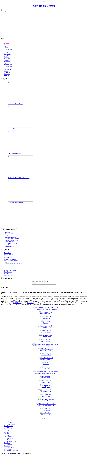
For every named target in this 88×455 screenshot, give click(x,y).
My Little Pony (8, 66)
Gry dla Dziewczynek (10, 441)
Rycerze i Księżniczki (10, 259)
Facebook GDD (8, 273)
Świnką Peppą (31, 303)
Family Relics (8, 257)
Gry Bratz (7, 430)
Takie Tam (7, 443)
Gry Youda (7, 446)
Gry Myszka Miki (9, 429)
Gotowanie (7, 52)
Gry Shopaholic (8, 426)
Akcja (5, 44)
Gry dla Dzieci (8, 440)
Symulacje (7, 72)
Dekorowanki (8, 49)
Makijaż (6, 60)
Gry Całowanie (8, 449)
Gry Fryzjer (7, 432)
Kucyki (6, 55)
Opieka (6, 67)
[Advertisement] (44, 26)
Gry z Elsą (7, 421)
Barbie (6, 46)
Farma (6, 51)
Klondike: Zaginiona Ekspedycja (13, 263)
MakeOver (7, 58)
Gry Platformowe (9, 438)
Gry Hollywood (8, 444)
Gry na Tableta (8, 423)
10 (44, 418)
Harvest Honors (8, 254)
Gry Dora (6, 427)
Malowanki (7, 61)
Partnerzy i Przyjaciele (10, 270)
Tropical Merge (8, 253)
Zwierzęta (7, 75)
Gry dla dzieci (8, 272)
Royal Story (7, 262)
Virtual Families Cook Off (11, 260)
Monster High (8, 64)
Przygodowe (7, 69)
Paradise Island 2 (8, 256)
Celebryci (6, 47)
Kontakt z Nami (8, 275)
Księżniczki (7, 54)
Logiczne (6, 57)
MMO (6, 63)
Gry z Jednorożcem (9, 424)
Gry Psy (6, 433)
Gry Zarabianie (8, 436)
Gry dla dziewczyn (44, 5)
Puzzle (6, 71)
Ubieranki (7, 74)
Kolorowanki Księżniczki (11, 450)
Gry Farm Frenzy (9, 447)
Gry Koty (6, 435)
